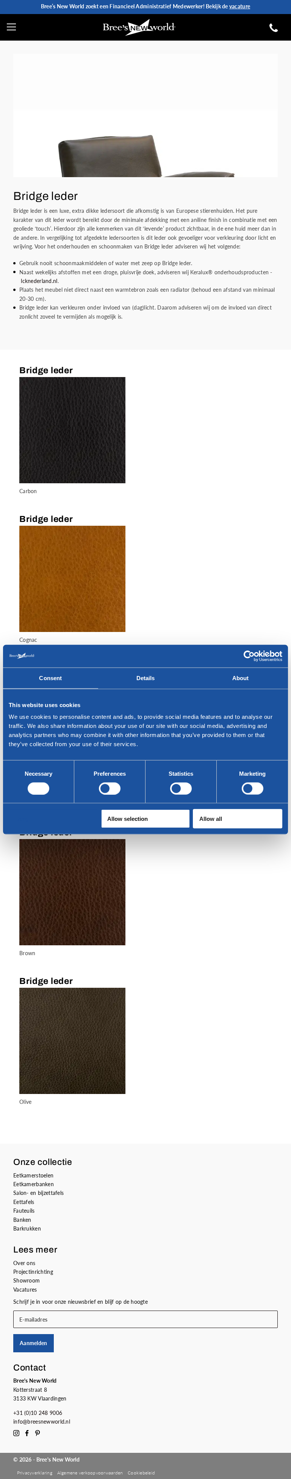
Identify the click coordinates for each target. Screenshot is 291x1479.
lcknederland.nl (39, 281)
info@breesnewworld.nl (41, 1421)
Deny (22, 819)
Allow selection (127, 819)
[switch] (109, 788)
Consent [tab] (50, 677)
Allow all (210, 819)
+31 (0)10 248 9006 (37, 1413)
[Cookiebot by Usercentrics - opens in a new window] (249, 656)
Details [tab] (145, 677)
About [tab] (240, 677)
